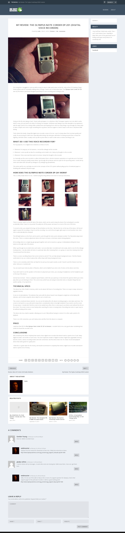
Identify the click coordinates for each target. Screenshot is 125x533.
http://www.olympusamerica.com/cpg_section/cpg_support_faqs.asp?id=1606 (42, 482)
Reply (76, 441)
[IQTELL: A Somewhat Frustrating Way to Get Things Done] (78, 407)
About (113, 10)
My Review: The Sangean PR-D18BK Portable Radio (39, 418)
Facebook (95, 50)
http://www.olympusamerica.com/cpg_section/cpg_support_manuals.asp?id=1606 (43, 452)
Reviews (105, 10)
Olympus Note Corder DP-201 (73, 89)
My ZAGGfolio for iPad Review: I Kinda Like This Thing (17, 416)
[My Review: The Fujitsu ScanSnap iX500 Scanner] (58, 408)
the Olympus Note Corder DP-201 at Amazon (38, 326)
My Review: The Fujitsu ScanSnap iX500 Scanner (57, 418)
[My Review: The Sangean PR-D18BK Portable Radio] (39, 408)
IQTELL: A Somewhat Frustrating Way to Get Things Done (34, 2)
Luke (39, 31)
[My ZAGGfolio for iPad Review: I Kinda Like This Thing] (19, 407)
